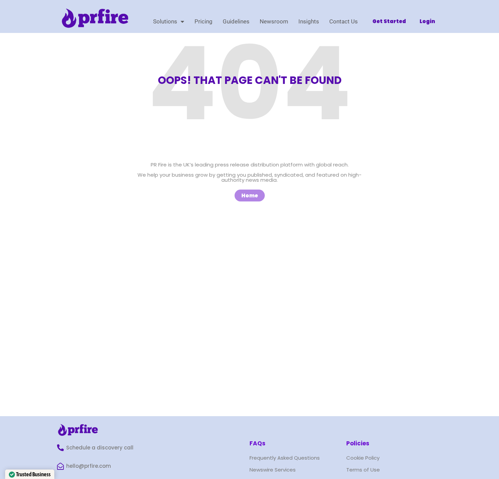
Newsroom (274, 21)
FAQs (257, 443)
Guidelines (236, 21)
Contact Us (343, 21)
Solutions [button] (165, 21)
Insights (308, 21)
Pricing (203, 21)
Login (427, 21)
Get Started (389, 21)
